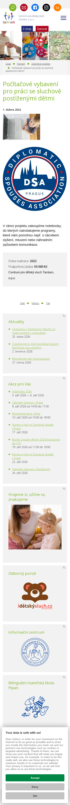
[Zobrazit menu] (63, 18)
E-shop (27, 29)
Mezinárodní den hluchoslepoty (31, 359)
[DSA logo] (35, 181)
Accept (35, 777)
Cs (57, 7)
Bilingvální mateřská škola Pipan (31, 685)
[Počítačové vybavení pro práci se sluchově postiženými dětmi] (21, 127)
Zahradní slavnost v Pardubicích (31, 469)
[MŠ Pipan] (35, 707)
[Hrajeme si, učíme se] (35, 527)
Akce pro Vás (19, 384)
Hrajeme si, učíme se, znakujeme (27, 497)
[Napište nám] (24, 7)
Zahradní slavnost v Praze (27, 402)
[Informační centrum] (35, 652)
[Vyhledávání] (12, 7)
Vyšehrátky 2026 (22, 391)
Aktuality (16, 321)
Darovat (42, 29)
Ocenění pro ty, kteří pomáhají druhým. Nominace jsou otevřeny (35, 345)
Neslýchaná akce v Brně (26, 413)
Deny (35, 786)
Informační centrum (26, 632)
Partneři (21, 63)
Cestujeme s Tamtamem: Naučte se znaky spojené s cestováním (33, 331)
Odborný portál (22, 573)
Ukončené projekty (40, 63)
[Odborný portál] (35, 597)
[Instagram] (46, 7)
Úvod (8, 63)
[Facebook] (35, 7)
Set (35, 795)
